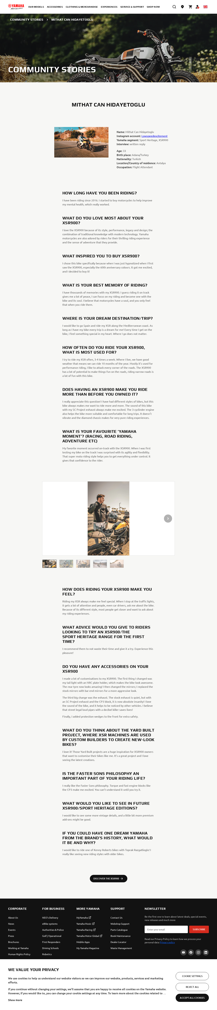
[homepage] (16, 7)
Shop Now (153, 6)
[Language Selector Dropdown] (205, 6)
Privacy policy (167, 942)
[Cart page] (191, 7)
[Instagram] (198, 952)
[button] (49, 564)
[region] (108, 984)
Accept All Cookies (192, 997)
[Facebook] (191, 952)
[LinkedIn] (206, 952)
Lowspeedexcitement (154, 136)
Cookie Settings (192, 976)
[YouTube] (183, 952)
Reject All (192, 986)
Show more (15, 1000)
